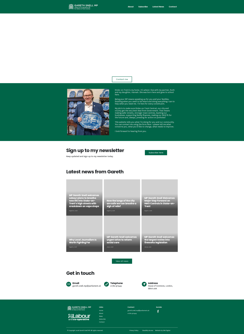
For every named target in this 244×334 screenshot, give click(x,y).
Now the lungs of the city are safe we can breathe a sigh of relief (121, 203)
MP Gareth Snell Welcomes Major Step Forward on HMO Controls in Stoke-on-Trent (159, 202)
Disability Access (147, 330)
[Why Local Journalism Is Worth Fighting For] (84, 234)
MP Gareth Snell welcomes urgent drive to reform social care (122, 239)
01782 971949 (132, 313)
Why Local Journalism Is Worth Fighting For (82, 241)
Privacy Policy (133, 330)
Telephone (116, 283)
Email (75, 283)
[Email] (68, 284)
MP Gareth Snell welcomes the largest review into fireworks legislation (159, 239)
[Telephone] (106, 284)
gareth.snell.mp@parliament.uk (138, 310)
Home (101, 310)
